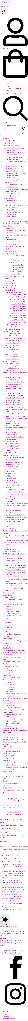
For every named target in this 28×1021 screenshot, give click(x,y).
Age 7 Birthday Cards (12, 354)
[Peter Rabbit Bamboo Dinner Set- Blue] (12, 931)
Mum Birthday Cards (12, 425)
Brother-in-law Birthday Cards (15, 382)
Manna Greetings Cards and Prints (16, 583)
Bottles (8, 450)
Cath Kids (6, 526)
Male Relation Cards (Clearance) (16, 515)
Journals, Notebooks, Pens (14, 577)
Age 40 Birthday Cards (18, 304)
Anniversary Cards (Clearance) (15, 492)
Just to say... (10, 203)
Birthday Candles (11, 283)
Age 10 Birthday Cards (13, 329)
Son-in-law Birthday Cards (14, 441)
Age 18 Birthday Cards (18, 297)
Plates (7, 625)
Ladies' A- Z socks (11, 762)
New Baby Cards (11, 251)
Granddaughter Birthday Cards (15, 407)
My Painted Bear (8, 712)
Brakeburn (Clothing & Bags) (12, 455)
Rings (10, 691)
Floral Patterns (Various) (13, 611)
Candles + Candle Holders (11, 464)
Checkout (18, 94)
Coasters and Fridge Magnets (15, 719)
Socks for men (10, 769)
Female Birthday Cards (16, 292)
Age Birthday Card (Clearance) (15, 489)
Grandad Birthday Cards (13, 405)
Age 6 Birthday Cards (12, 352)
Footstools (9, 671)
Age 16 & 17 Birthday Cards (14, 340)
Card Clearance (7, 487)
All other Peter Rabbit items (14, 735)
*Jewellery (9, 682)
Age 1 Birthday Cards (12, 327)
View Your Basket (13, 812)
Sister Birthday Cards (12, 434)
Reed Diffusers (7, 744)
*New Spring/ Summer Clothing (15, 457)
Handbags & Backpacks (13, 462)
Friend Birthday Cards (13, 393)
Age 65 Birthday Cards (18, 310)
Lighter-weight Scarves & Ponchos (16, 758)
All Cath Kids (10, 528)
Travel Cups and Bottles (13, 634)
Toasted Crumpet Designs (11, 783)
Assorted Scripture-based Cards (16, 563)
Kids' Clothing (10, 705)
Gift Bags (5, 643)
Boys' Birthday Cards (12, 363)
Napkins (8, 622)
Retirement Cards (11, 210)
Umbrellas (6, 785)
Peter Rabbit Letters (12, 737)
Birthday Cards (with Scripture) (16, 567)
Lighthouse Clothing (9, 703)
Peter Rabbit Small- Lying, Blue (9, 943)
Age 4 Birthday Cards (12, 347)
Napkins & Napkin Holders (11, 728)
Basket (9, 94)
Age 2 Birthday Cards (12, 343)
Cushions (8, 668)
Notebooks (9, 726)
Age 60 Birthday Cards (18, 308)
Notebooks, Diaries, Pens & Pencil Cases (15, 730)
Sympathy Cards (11, 216)
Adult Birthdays (11, 290)
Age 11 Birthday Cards (12, 331)
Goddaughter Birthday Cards (15, 395)
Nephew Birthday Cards (13, 430)
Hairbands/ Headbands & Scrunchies (14, 650)
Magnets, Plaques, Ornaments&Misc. (14, 710)
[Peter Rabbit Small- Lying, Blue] (10, 940)
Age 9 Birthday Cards (12, 359)
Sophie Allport (7, 771)
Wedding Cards (10, 177)
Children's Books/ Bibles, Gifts (15, 570)
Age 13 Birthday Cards (13, 336)
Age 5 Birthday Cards (12, 349)
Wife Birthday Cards (12, 446)
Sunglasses (6, 774)
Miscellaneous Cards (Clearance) (16, 517)
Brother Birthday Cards (13, 379)
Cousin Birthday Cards (13, 384)
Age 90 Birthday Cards (18, 320)
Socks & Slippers (8, 760)
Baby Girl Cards (13, 262)
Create (19, 953)
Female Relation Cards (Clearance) (17, 503)
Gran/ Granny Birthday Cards (15, 402)
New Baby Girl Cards (17, 265)
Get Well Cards (10, 196)
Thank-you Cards (11, 219)
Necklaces (12, 689)
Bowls (7, 606)
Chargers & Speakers (9, 549)
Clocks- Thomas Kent (9, 593)
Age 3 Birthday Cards (12, 345)
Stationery (9, 547)
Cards (7, 716)
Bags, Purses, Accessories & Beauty (17, 540)
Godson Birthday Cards (13, 400)
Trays (7, 636)
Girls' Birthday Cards (12, 368)
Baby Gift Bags (10, 228)
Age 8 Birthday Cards (12, 356)
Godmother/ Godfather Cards (15, 398)
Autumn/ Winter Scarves (13, 751)
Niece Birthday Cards (12, 432)
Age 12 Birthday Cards (13, 333)
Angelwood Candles (12, 466)
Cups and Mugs (7, 595)
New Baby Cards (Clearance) (15, 519)
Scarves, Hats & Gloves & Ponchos (13, 749)
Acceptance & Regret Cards (14, 152)
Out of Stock (3, 929)
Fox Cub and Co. (11, 478)
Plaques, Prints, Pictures (13, 586)
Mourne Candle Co (11, 482)
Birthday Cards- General (10, 361)
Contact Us (6, 143)
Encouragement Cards (13, 194)
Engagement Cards (12, 171)
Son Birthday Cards (12, 439)
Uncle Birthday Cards (12, 443)
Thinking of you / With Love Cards (16, 221)
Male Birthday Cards (15, 324)
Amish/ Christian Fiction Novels (16, 560)
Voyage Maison (7, 788)
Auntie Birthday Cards (13, 377)
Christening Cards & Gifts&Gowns (16, 242)
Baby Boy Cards (13, 253)
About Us (6, 138)
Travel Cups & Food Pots (13, 453)
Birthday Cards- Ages (9, 288)
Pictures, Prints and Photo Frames (13, 739)
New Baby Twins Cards (16, 271)
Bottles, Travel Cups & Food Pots (13, 448)
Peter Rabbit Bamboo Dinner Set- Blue (12, 933)
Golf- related (10, 198)
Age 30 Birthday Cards (18, 301)
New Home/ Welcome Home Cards (17, 205)
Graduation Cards (11, 200)
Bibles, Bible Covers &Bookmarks (16, 565)
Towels (8, 673)
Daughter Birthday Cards (13, 388)
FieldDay (8, 476)
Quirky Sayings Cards (12, 207)
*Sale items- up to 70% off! (11, 145)
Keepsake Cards (11, 721)
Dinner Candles (10, 473)
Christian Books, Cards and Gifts (13, 558)
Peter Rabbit (7, 732)
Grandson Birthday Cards (14, 414)
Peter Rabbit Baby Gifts (13, 274)
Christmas (9, 609)
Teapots (8, 629)
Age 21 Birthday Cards (18, 299)
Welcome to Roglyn (8, 805)
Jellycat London (11, 244)
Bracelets (11, 684)
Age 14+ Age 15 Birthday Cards (15, 338)
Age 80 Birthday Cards (18, 315)
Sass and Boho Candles (13, 485)
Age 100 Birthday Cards (18, 294)
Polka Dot (9, 627)
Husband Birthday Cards (13, 423)
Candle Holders (10, 471)
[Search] (24, 128)
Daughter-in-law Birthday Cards (16, 391)
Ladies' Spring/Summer (13, 707)
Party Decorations (11, 285)
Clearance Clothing (12, 460)
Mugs (7, 620)
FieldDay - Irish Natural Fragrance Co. (15, 641)
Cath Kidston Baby (11, 239)
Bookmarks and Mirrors (13, 714)
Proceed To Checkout (14, 814)
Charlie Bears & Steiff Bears (11, 551)
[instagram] (15, 1006)
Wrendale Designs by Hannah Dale (13, 790)
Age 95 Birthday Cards (18, 322)
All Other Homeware (12, 666)
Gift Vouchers (7, 645)
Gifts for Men (7, 648)
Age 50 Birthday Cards (18, 306)
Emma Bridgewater (9, 597)
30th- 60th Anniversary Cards (18, 159)
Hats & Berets (10, 755)
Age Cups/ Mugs (11, 281)
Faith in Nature (7, 638)
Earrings (11, 687)
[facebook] (15, 980)
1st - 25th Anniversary (16, 157)
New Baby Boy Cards (17, 255)
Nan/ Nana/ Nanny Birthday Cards (16, 427)
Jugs (7, 618)
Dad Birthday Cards (12, 386)
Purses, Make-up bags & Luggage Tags (15, 742)
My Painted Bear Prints (13, 723)
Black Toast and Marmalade (14, 604)
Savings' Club (7, 746)
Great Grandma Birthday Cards (15, 416)
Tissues (8, 632)
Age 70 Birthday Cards (18, 313)
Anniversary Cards (11, 155)
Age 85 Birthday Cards (18, 317)
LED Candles (10, 480)
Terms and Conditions (10, 141)
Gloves (8, 753)
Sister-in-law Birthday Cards (15, 437)
